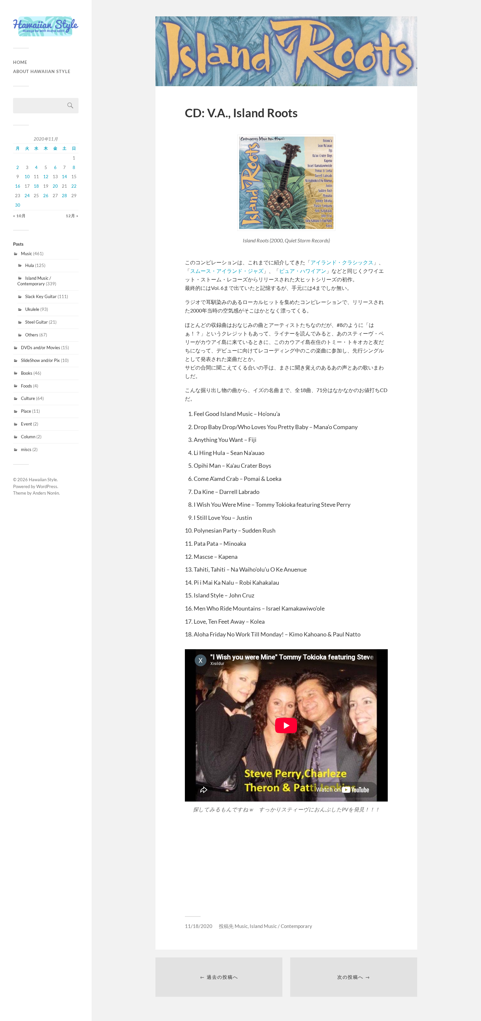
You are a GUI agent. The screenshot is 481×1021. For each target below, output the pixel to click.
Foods (26, 385)
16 (17, 186)
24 (27, 195)
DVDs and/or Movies (40, 347)
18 (36, 186)
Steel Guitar (36, 322)
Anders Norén (46, 493)
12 (45, 176)
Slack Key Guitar (41, 296)
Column (28, 436)
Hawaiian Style (43, 479)
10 (27, 176)
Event (26, 423)
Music (26, 253)
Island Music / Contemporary (34, 281)
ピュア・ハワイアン (302, 271)
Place (26, 411)
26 (45, 195)
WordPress (46, 486)
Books (26, 373)
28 (64, 195)
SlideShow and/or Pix (40, 360)
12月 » (72, 216)
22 (74, 186)
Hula (29, 265)
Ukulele (32, 309)
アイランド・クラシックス (342, 262)
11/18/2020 (198, 926)
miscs (26, 449)
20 (55, 186)
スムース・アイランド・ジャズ (226, 271)
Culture (28, 398)
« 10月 (19, 216)
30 (17, 205)
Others (31, 334)
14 (64, 176)
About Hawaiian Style (41, 71)
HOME (20, 62)
